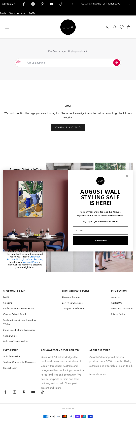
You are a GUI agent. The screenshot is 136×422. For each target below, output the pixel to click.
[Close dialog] (127, 176)
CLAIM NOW (100, 240)
